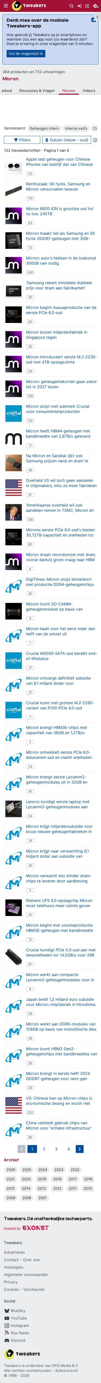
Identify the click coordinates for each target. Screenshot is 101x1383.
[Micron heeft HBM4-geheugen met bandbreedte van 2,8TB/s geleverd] (13, 438)
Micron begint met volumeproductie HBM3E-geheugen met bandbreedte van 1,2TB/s (59, 930)
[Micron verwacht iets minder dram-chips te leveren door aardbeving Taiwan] (13, 883)
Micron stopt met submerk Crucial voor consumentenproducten (57, 409)
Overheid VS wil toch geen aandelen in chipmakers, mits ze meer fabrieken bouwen (61, 485)
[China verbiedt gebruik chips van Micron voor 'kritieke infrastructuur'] (13, 1130)
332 (30, 1112)
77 (30, 668)
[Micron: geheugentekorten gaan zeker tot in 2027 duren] (13, 389)
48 (30, 470)
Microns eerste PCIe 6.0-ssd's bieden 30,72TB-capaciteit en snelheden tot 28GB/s (60, 535)
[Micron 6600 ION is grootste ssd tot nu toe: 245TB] (13, 216)
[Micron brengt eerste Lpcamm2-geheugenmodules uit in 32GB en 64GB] (13, 784)
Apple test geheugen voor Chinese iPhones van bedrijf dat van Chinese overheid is (59, 164)
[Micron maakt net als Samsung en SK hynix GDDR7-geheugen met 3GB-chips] (13, 240)
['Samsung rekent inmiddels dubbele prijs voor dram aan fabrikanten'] (13, 290)
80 (30, 544)
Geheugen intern (44, 128)
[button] (6, 6)
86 (30, 1137)
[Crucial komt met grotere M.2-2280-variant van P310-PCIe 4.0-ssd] (13, 710)
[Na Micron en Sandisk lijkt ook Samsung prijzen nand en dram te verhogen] (13, 463)
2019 (42, 1179)
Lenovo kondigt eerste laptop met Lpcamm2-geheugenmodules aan (57, 804)
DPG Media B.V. (65, 1365)
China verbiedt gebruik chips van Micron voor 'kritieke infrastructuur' (59, 1125)
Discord (18, 1340)
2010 (88, 1188)
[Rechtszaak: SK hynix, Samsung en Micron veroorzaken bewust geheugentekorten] (13, 191)
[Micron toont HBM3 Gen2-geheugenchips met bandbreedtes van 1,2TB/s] (13, 1056)
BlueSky (18, 1310)
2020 (26, 1179)
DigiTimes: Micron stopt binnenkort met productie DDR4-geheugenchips (60, 582)
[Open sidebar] (97, 16)
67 (30, 964)
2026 (10, 1169)
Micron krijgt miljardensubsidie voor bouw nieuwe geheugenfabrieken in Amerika (59, 831)
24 (30, 371)
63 (30, 223)
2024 (42, 1169)
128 (30, 396)
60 (30, 322)
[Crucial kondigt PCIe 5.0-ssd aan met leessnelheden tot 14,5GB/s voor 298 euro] (13, 957)
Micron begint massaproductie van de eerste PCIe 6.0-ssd (61, 310)
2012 (57, 1188)
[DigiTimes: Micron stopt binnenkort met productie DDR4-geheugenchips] (13, 586)
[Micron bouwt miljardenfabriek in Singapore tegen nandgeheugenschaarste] (13, 339)
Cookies (11, 1289)
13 (30, 248)
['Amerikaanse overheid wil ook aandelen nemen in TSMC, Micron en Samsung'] (13, 512)
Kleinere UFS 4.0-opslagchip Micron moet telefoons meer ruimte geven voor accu (59, 905)
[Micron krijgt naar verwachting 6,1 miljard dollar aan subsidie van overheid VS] (13, 858)
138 (30, 519)
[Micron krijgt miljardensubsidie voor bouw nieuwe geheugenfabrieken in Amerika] (13, 833)
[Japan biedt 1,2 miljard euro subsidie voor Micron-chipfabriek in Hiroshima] (13, 1006)
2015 (10, 1188)
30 (30, 297)
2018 (57, 1179)
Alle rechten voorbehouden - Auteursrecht (41, 1370)
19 (30, 841)
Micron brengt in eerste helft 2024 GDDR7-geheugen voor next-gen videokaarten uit (58, 1078)
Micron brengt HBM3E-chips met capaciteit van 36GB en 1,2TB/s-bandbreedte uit (56, 732)
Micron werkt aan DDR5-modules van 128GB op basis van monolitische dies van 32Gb (61, 1029)
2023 (58, 1169)
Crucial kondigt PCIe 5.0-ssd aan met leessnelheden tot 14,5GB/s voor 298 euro (61, 955)
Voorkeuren (34, 1289)
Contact (11, 1259)
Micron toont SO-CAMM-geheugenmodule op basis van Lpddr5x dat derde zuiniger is (54, 609)
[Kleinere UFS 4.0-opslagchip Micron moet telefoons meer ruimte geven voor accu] (13, 907)
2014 (26, 1188)
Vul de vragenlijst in (26, 53)
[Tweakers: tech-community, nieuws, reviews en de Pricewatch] (29, 6)
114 (30, 198)
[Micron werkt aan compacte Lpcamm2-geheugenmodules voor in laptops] (13, 982)
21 (30, 692)
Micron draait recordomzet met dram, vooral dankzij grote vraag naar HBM (61, 557)
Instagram (20, 1325)
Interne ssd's (76, 128)
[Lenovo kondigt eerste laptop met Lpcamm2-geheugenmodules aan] (13, 809)
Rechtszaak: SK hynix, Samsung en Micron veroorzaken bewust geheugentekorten (58, 189)
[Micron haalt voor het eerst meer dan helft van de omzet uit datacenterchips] (13, 636)
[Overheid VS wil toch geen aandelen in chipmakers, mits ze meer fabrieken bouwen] (13, 487)
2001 (42, 1197)
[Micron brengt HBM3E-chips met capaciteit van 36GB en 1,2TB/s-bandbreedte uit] (13, 735)
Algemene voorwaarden (26, 1274)
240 (30, 272)
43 (30, 1088)
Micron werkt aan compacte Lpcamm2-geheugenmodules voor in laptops (60, 979)
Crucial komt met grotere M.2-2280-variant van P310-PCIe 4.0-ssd (60, 705)
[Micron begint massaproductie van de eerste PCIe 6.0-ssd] (13, 314)
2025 (26, 1169)
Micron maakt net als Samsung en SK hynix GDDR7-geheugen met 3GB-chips (60, 238)
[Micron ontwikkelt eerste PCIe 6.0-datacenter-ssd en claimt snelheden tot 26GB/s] (13, 759)
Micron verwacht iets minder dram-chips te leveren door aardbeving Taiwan (58, 881)
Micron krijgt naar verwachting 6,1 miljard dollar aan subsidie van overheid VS (57, 856)
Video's (89, 90)
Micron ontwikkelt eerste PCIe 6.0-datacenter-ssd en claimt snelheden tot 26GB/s (59, 757)
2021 (10, 1179)
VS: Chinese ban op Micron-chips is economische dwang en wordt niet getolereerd (59, 1103)
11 (30, 445)
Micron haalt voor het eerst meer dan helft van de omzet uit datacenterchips (60, 633)
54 (30, 816)
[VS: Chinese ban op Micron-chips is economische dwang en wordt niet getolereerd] (13, 1105)
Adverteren (14, 1252)
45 (30, 594)
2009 (10, 1197)
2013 (42, 1188)
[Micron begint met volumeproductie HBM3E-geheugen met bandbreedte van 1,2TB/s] (13, 932)
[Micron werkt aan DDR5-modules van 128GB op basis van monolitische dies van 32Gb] (13, 1031)
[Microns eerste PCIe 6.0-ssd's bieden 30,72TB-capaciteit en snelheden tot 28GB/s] (13, 537)
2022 (75, 1169)
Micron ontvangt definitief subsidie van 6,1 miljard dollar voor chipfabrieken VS (58, 683)
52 (30, 173)
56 (30, 1014)
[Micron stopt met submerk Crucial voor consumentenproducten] (13, 413)
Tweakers (12, 1365)
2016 (88, 1179)
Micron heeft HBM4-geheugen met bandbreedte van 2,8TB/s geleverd (58, 433)
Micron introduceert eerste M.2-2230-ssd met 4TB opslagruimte (61, 359)
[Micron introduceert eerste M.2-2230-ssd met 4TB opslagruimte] (13, 364)
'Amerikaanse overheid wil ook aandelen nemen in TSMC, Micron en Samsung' (60, 510)
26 (30, 1038)
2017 (73, 1179)
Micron (10, 79)
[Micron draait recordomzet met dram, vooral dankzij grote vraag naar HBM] (13, 562)
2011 (72, 1188)
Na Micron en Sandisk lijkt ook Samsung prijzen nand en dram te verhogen (57, 460)
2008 (26, 1197)
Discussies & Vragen (37, 90)
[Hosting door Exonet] (26, 1228)
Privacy (11, 1281)
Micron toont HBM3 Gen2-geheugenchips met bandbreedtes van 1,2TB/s (61, 1054)
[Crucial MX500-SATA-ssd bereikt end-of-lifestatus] (13, 660)
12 (30, 939)
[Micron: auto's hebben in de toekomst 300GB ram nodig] (13, 265)
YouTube (19, 1318)
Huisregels (13, 1267)
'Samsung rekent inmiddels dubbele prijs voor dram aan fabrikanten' (59, 285)
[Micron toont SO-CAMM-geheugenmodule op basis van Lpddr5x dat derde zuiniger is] (13, 611)
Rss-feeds (20, 1332)
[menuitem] (72, 6)
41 (30, 915)
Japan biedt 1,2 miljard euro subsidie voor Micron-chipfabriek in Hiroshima (60, 1002)
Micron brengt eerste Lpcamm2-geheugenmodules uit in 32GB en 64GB (56, 782)
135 (30, 421)
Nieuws (68, 90)
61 (30, 495)
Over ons (31, 1259)
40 (30, 346)
